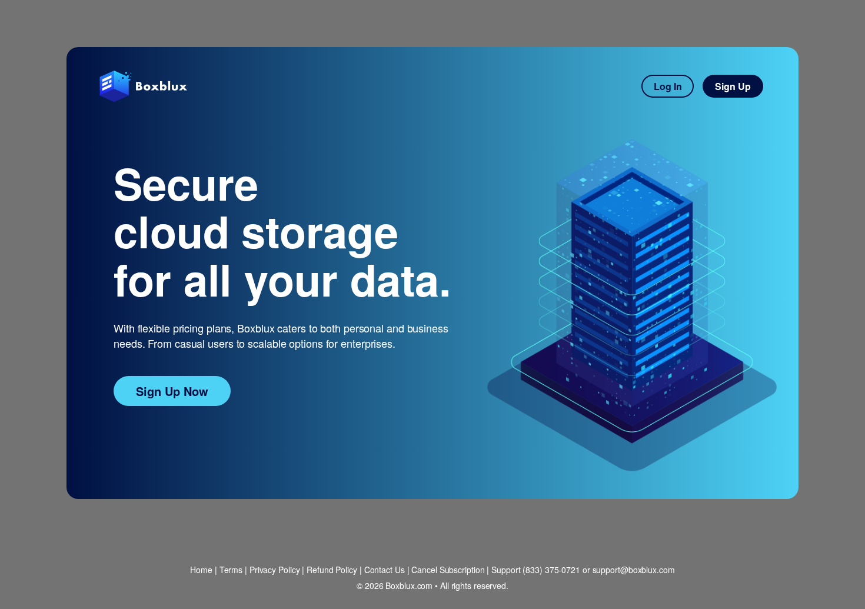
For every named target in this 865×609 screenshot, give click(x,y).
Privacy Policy (274, 569)
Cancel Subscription (447, 569)
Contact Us (384, 569)
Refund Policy (332, 569)
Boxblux (144, 86)
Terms (231, 569)
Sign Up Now (172, 391)
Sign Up (733, 86)
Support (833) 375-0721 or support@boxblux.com (583, 569)
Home (201, 569)
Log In (668, 86)
